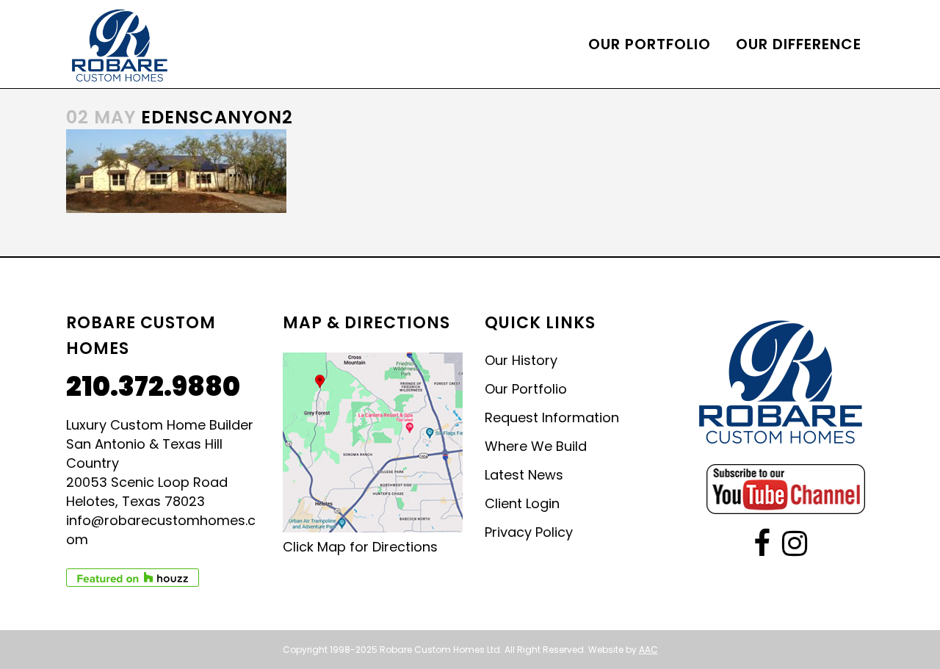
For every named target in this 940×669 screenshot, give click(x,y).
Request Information (552, 418)
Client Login (522, 504)
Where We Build (536, 446)
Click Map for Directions (360, 547)
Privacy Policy (529, 532)
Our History (521, 360)
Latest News (524, 475)
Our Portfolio (526, 389)
